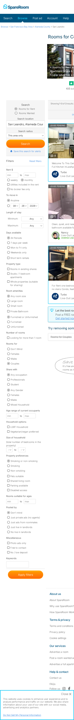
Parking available (19, 485)
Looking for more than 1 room (25, 337)
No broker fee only (20, 189)
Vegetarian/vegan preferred (24, 431)
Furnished (16, 322)
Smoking (15, 465)
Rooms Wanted (26, 113)
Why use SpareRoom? (62, 606)
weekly (14, 180)
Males (14, 358)
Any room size (18, 296)
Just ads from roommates (24, 522)
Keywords (11, 559)
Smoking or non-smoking (24, 461)
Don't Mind (16, 349)
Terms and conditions (61, 625)
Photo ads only (18, 543)
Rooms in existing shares (23, 269)
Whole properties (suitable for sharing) (24, 283)
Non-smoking (18, 470)
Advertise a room (59, 651)
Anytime (15, 200)
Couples (15, 363)
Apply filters (25, 574)
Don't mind (16, 512)
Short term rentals (19, 258)
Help (66, 18)
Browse (22, 18)
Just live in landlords (21, 527)
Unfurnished (17, 326)
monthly (28, 180)
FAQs (52, 684)
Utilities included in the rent (24, 184)
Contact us (55, 677)
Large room (17, 301)
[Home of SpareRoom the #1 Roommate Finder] (16, 6)
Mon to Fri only (19, 247)
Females (15, 353)
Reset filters (35, 161)
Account (52, 18)
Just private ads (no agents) (25, 517)
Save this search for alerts (27, 151)
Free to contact (18, 547)
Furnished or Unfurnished (24, 317)
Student (15, 384)
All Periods (16, 238)
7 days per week (19, 242)
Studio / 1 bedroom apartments (20, 275)
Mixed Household (20, 404)
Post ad (37, 18)
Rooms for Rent (26, 108)
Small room (16, 305)
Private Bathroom (19, 311)
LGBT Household (19, 427)
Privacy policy (57, 631)
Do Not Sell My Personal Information (22, 715)
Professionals (18, 379)
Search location (25, 118)
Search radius (25, 131)
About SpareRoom (60, 600)
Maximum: (13, 225)
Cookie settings (58, 638)
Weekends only (19, 252)
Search (7, 18)
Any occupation (19, 374)
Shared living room (20, 480)
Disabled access (18, 490)
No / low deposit (19, 552)
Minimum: (13, 218)
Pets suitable (17, 476)
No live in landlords (21, 532)
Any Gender (17, 390)
